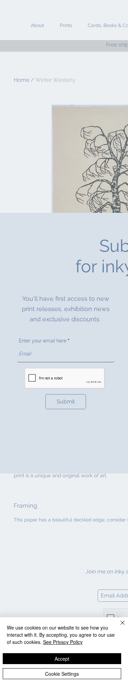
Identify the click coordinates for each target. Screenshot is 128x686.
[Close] (118, 627)
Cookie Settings (62, 673)
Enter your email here (42, 340)
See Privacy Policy (63, 641)
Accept (62, 658)
